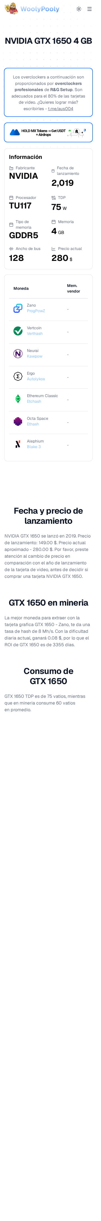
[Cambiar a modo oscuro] (78, 8)
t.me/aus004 (60, 108)
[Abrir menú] (89, 8)
